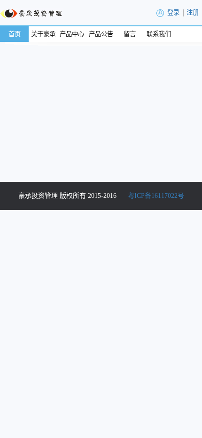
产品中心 (72, 34)
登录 (173, 12)
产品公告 (101, 34)
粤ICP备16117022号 (156, 195)
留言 (130, 34)
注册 (192, 12)
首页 (14, 34)
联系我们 (159, 34)
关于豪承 (43, 34)
